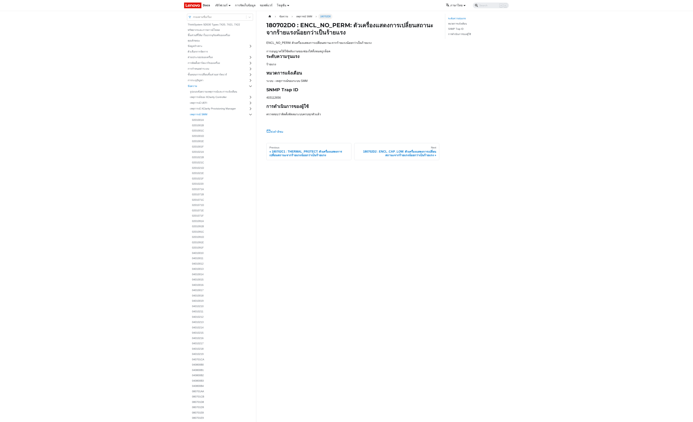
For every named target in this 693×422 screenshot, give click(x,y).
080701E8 (198, 412)
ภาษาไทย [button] (456, 5)
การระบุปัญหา (195, 80)
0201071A (198, 189)
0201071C (198, 199)
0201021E (198, 173)
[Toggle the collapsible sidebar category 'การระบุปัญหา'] (250, 80)
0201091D (198, 237)
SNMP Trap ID (455, 29)
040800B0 (198, 364)
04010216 (198, 338)
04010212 (198, 316)
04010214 (198, 327)
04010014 (198, 274)
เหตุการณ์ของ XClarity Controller (208, 97)
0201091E (198, 242)
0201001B (198, 125)
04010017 (198, 290)
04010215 (198, 332)
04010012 (198, 263)
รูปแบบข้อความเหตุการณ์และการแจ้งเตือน (213, 91)
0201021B (198, 157)
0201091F (198, 247)
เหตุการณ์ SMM (198, 114)
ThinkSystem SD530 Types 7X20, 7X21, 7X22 (214, 24)
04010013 (198, 268)
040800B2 (198, 375)
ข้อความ (192, 86)
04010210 (198, 306)
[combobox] (193, 17)
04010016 (198, 284)
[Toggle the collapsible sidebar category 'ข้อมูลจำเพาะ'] (250, 46)
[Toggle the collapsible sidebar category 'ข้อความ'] (250, 86)
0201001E (198, 141)
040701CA (198, 359)
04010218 (198, 348)
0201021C (198, 162)
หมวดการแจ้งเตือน (457, 23)
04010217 (198, 343)
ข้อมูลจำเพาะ (195, 46)
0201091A (198, 221)
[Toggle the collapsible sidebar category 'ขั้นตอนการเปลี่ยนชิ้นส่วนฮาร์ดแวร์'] (250, 75)
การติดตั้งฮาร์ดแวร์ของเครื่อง (204, 62)
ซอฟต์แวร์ (266, 5)
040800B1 (198, 370)
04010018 (198, 295)
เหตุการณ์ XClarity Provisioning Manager (213, 108)
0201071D (198, 205)
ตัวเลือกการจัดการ (198, 51)
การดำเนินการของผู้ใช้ (459, 34)
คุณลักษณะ (194, 40)
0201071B (198, 194)
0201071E (198, 210)
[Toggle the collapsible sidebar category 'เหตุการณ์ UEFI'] (250, 103)
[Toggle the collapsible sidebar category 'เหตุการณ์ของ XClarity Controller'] (250, 97)
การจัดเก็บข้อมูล (245, 5)
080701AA (198, 391)
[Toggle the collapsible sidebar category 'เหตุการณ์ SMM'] (250, 114)
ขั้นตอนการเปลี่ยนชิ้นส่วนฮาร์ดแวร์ (207, 74)
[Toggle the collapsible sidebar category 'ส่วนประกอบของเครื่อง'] (250, 57)
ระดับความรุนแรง (457, 18)
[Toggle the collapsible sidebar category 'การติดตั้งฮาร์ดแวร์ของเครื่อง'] (250, 63)
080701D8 (198, 402)
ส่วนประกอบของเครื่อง (200, 57)
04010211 (197, 311)
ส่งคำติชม (277, 131)
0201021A (198, 151)
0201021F (198, 178)
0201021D (198, 167)
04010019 (198, 300)
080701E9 (198, 417)
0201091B (198, 226)
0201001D (198, 136)
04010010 (198, 253)
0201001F (198, 146)
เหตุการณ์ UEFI (198, 102)
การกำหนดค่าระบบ (198, 68)
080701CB (198, 396)
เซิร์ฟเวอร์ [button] (221, 5)
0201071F (198, 215)
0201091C (198, 231)
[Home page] (269, 16)
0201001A (198, 119)
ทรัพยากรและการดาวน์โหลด (204, 29)
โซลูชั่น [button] (281, 5)
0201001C (198, 130)
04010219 (198, 354)
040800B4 (198, 385)
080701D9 (198, 407)
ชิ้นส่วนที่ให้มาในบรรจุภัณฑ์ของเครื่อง (209, 35)
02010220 (198, 183)
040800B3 (198, 380)
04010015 (198, 279)
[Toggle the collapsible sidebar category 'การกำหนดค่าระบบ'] (250, 69)
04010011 (197, 258)
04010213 (198, 322)
